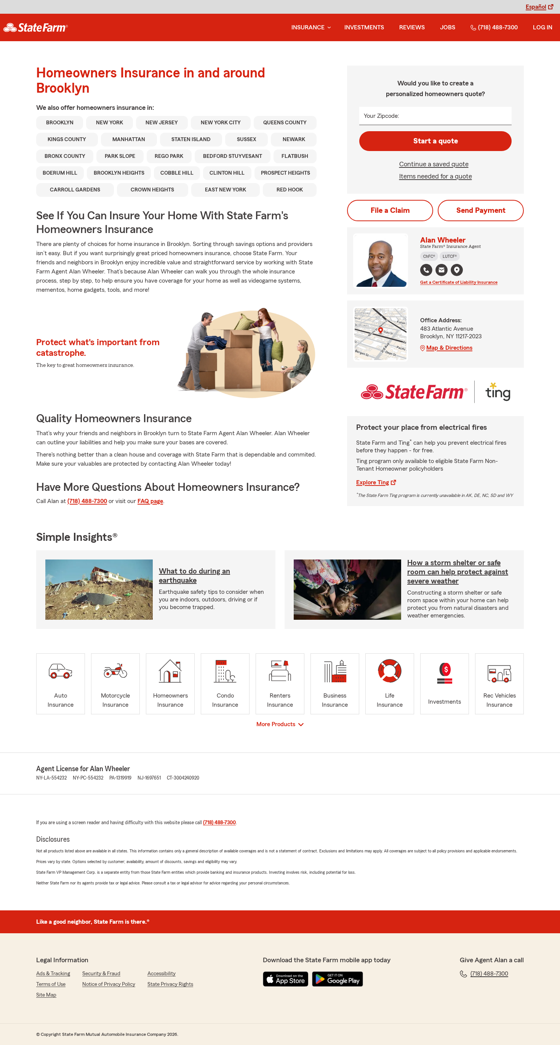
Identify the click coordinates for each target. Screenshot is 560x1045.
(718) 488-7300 (498, 27)
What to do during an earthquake (194, 576)
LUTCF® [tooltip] (450, 256)
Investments (364, 27)
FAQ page (150, 501)
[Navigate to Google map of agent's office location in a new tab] (457, 270)
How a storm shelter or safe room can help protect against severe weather (457, 572)
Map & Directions (449, 348)
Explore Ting (372, 482)
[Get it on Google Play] (337, 979)
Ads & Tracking (53, 973)
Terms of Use (51, 984)
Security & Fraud (101, 973)
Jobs (447, 27)
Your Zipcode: (381, 116)
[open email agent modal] (441, 271)
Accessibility (161, 973)
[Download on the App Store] (286, 979)
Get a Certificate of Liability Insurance (459, 282)
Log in (542, 27)
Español (536, 7)
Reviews (412, 27)
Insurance (308, 27)
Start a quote (435, 141)
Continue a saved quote (434, 164)
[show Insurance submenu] (328, 28)
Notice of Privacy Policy (108, 984)
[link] (35, 27)
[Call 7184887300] (426, 270)
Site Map (46, 995)
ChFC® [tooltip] (429, 256)
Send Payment (481, 210)
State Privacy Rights (170, 984)
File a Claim (390, 210)
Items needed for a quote (435, 176)
